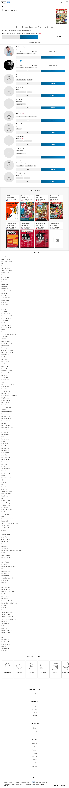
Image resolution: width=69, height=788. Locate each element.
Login (34, 693)
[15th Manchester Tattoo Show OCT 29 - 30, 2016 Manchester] (12, 194)
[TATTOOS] (19, 660)
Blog (34, 728)
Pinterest (34, 753)
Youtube (34, 766)
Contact (29, 36)
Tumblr (35, 750)
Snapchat (34, 756)
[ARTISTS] (31, 660)
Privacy (34, 709)
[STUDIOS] (43, 660)
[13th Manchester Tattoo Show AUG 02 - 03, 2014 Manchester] (42, 194)
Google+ (34, 763)
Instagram (34, 743)
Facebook (34, 747)
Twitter (34, 759)
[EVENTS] (55, 660)
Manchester (21, 33)
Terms (34, 706)
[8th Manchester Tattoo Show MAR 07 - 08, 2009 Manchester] (42, 222)
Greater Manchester (32, 33)
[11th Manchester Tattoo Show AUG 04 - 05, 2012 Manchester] (56, 194)
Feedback (34, 731)
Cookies (34, 712)
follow (11, 36)
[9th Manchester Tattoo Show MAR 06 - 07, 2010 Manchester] (27, 222)
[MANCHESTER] (7, 660)
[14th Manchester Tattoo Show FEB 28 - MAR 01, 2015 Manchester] (27, 194)
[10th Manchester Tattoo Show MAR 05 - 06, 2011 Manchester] (12, 222)
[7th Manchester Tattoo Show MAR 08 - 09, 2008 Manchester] (56, 222)
